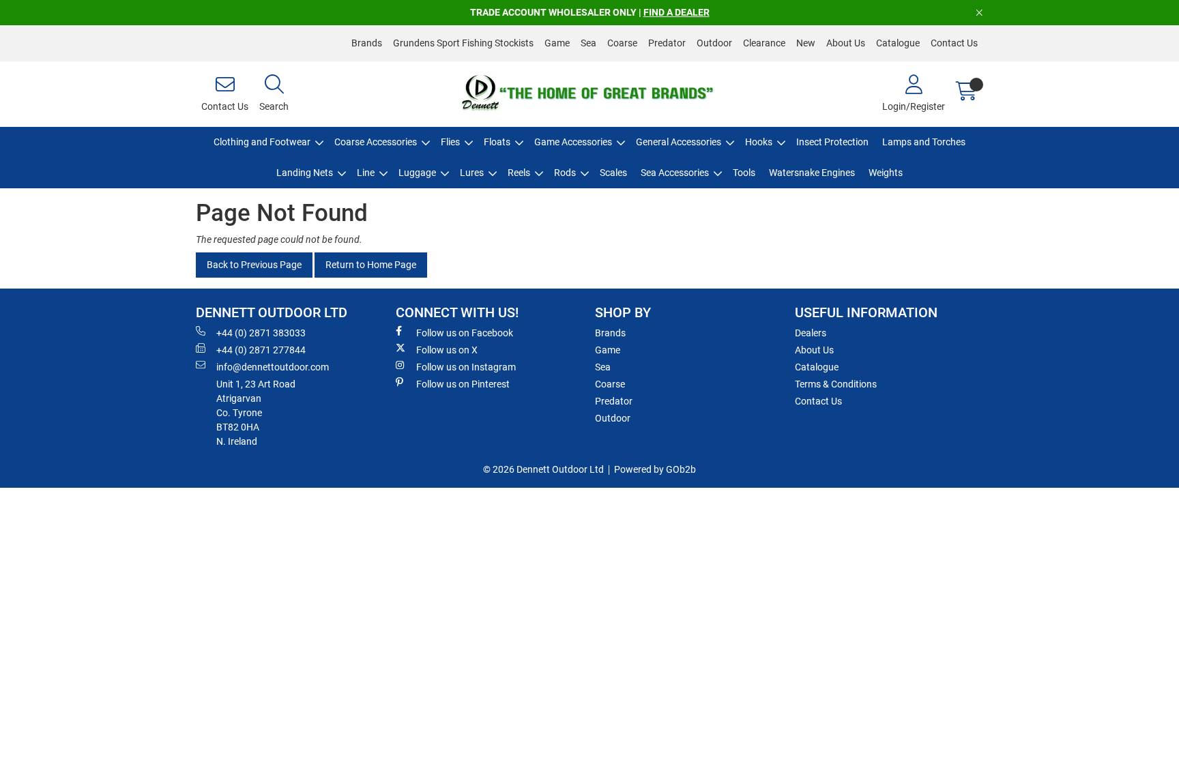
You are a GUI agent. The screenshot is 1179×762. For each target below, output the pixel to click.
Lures (472, 172)
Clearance (764, 43)
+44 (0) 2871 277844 (261, 350)
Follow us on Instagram (466, 367)
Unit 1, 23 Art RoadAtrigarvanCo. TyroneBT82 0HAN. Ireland (255, 413)
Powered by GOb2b (655, 469)
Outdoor (714, 43)
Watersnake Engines (812, 172)
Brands (366, 43)
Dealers (810, 332)
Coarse (622, 43)
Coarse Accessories (375, 141)
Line (366, 172)
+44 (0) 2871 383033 (261, 332)
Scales (613, 172)
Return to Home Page (370, 264)
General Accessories (678, 141)
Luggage (417, 172)
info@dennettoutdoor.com (272, 367)
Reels (519, 172)
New (805, 43)
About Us (845, 43)
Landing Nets (304, 172)
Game (557, 43)
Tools (744, 172)
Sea (588, 43)
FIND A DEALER (676, 12)
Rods (565, 172)
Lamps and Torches (923, 141)
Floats (497, 141)
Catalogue (898, 43)
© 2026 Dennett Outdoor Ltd (543, 469)
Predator (667, 43)
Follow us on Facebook (464, 332)
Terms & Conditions (836, 384)
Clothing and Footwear (262, 141)
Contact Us (954, 43)
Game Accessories (573, 141)
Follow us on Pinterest (463, 384)
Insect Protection (832, 141)
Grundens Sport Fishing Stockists (463, 43)
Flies (450, 141)
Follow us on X (447, 350)
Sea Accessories (675, 172)
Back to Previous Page (254, 264)
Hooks (758, 141)
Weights (886, 172)
